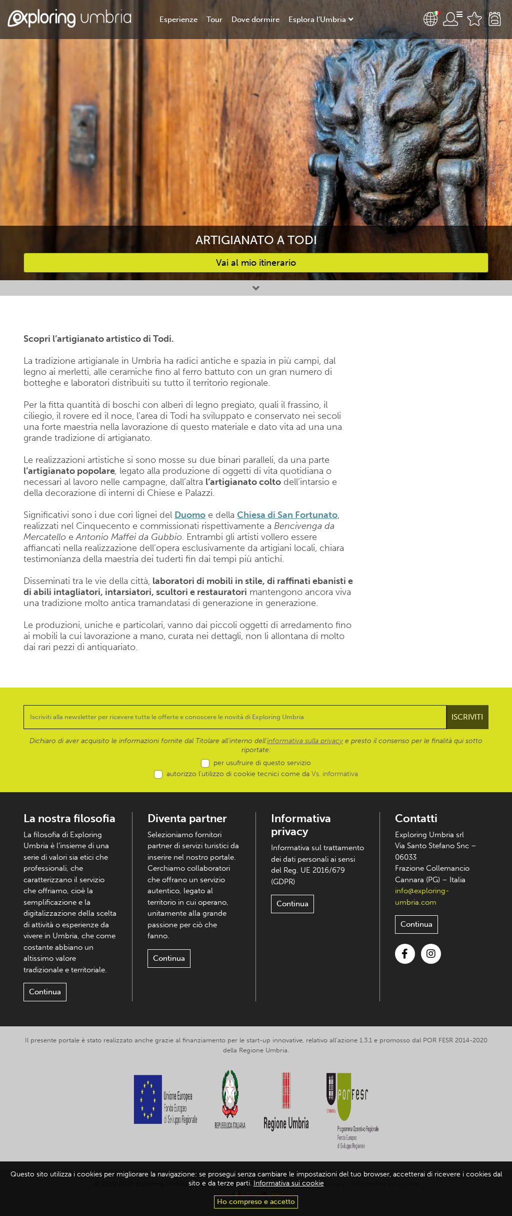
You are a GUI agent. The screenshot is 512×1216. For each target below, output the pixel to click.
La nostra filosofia (70, 818)
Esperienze (179, 19)
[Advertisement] (436, 483)
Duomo (190, 514)
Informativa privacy (301, 825)
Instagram (431, 954)
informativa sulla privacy (305, 741)
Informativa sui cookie (289, 1183)
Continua (45, 991)
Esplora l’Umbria (317, 19)
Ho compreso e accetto (256, 1201)
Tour (214, 19)
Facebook (405, 954)
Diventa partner (187, 818)
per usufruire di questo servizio (262, 763)
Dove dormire (256, 19)
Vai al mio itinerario (256, 262)
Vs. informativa (335, 774)
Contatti (416, 818)
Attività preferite (474, 19)
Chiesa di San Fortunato (287, 514)
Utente (452, 19)
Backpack (494, 19)
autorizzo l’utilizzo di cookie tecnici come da (262, 774)
